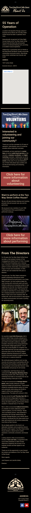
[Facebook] (22, 505)
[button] (15, 2)
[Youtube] (27, 505)
